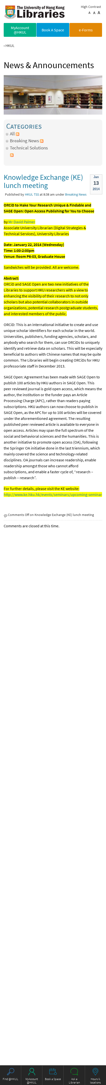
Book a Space (53, 1079)
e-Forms (86, 29)
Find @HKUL (10, 1079)
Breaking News (24, 140)
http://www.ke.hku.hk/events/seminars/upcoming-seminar (53, 494)
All (12, 134)
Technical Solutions (29, 148)
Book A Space (53, 29)
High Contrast (91, 6)
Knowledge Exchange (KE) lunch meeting (43, 181)
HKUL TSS (32, 194)
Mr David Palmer (21, 221)
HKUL (10, 45)
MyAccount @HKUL (20, 30)
